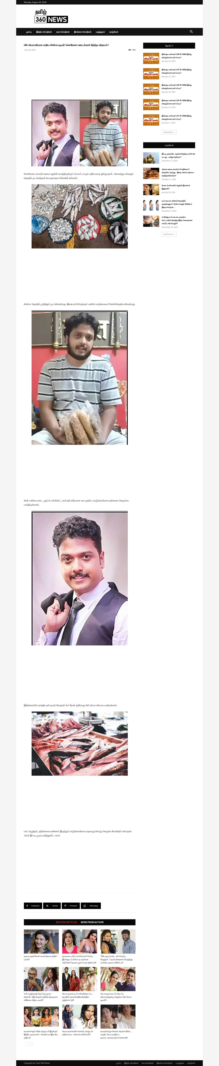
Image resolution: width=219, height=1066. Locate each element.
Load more (168, 132)
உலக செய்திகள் (63, 31)
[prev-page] (26, 1044)
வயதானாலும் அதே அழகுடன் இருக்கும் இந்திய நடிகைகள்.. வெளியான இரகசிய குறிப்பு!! (41, 1034)
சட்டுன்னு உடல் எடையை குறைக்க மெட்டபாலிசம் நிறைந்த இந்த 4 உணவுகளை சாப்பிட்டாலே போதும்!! (177, 220)
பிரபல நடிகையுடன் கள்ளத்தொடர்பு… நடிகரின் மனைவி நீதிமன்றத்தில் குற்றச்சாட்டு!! (77, 997)
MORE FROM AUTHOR (92, 922)
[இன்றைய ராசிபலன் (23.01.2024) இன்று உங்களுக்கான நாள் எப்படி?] (151, 104)
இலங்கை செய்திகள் (82, 31)
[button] (191, 32)
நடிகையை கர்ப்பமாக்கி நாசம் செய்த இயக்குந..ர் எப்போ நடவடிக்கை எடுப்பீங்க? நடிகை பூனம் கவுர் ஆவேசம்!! (79, 959)
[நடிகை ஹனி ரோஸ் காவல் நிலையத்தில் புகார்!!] (41, 942)
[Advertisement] (136, 16)
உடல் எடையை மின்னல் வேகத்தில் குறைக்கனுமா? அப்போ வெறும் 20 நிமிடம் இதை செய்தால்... (177, 204)
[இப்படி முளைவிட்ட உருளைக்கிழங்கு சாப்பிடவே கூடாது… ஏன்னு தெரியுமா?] (151, 158)
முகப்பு (29, 31)
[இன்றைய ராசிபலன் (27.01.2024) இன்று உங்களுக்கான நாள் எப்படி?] (151, 73)
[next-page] (31, 1044)
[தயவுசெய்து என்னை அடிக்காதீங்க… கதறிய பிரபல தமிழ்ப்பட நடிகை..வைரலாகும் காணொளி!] (118, 1017)
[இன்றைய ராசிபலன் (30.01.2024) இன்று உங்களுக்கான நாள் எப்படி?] (151, 58)
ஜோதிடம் (169, 46)
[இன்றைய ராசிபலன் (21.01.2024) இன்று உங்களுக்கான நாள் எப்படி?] (151, 120)
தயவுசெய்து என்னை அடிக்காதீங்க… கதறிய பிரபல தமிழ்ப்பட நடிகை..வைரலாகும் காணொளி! (116, 1034)
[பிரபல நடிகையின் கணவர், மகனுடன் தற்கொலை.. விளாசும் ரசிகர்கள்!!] (79, 1017)
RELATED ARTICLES (66, 922)
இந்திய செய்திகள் (44, 31)
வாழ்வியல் (113, 31)
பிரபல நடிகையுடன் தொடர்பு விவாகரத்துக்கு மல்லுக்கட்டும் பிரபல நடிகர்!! (116, 997)
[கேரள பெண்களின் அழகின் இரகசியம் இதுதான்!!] (151, 189)
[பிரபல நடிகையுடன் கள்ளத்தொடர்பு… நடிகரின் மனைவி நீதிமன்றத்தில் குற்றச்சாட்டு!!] (79, 979)
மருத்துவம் (100, 31)
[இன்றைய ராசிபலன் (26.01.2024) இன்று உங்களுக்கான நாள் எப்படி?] (151, 89)
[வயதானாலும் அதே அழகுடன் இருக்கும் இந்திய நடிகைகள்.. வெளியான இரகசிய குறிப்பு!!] (41, 1017)
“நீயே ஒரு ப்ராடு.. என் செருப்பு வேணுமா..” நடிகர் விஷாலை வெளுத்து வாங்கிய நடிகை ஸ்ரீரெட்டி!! (117, 959)
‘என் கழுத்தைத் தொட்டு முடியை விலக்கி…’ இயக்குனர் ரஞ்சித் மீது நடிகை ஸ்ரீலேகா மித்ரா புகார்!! (41, 997)
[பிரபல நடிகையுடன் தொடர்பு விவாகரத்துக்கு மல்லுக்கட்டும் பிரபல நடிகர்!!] (118, 979)
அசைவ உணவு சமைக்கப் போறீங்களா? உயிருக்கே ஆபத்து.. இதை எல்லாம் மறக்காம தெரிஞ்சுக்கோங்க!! (178, 172)
